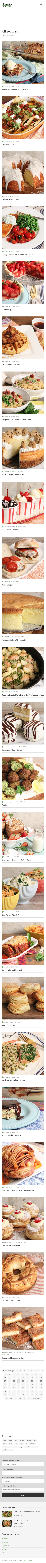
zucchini (5, 1450)
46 (9, 1388)
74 (15, 1398)
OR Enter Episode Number (10, 1486)
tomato (5, 1444)
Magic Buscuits (8, 1025)
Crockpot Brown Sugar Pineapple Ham (18, 1190)
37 (9, 1384)
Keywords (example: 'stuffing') (11, 1460)
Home (3, 35)
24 (32, 1377)
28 (9, 1381)
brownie (27, 1447)
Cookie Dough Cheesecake (13, 475)
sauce (10, 1440)
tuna (11, 1450)
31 (23, 1381)
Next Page (36, 1398)
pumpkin (32, 1444)
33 (32, 1381)
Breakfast (5, 1542)
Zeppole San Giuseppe (11, 1245)
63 (5, 1395)
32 (27, 1381)
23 (27, 1377)
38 (14, 1384)
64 (9, 1395)
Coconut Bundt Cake (10, 199)
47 (14, 1388)
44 (41, 1384)
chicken (29, 1440)
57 (18, 1391)
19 (9, 1377)
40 (23, 1384)
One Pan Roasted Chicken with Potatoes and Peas (23, 695)
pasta (4, 1440)
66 (18, 1395)
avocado (34, 1447)
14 (27, 1374)
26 (41, 1377)
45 (5, 1388)
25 (36, 1377)
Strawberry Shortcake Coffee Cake (16, 860)
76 (24, 1398)
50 (27, 1388)
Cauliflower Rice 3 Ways (12, 915)
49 (23, 1388)
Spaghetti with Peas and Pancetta (16, 420)
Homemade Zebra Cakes (12, 750)
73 (11, 1398)
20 (14, 1377)
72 (6, 1398)
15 (31, 1374)
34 (36, 1381)
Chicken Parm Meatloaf (12, 970)
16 (36, 1374)
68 (27, 1395)
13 (22, 1374)
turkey (20, 1447)
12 (18, 1374)
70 (36, 1395)
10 (9, 1374)
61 (36, 1391)
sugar (21, 1444)
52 (36, 1388)
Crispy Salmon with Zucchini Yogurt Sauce (20, 254)
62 (41, 1391)
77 (29, 1398)
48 (18, 1388)
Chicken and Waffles (11, 364)
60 (32, 1391)
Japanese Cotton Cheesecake (14, 640)
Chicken (4, 1549)
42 (32, 1384)
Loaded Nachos (8, 144)
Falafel (5, 805)
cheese (22, 1440)
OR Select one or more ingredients (12, 1477)
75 (20, 1398)
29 (14, 1381)
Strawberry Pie (8, 309)
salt (16, 1444)
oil (26, 1444)
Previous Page (9, 1371)
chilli (16, 1440)
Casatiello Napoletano (11, 1300)
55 (9, 1391)
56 (14, 1391)
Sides (3, 1553)
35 (41, 1381)
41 (27, 1384)
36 (5, 1384)
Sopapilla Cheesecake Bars (13, 1358)
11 (13, 1374)
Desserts (5, 1538)
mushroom (6, 1447)
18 (5, 1377)
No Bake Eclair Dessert (11, 1135)
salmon (14, 1447)
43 (36, 1384)
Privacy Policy (28, 1560)
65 (14, 1395)
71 (41, 1395)
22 (23, 1377)
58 (23, 1391)
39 (18, 1384)
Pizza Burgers (7, 585)
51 (32, 1388)
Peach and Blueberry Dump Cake (15, 89)
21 (18, 1377)
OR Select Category (8, 1469)
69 (32, 1395)
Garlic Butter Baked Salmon (13, 1080)
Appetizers (5, 1546)
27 (5, 1381)
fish (35, 1440)
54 (5, 1391)
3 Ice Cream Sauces (10, 530)
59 (27, 1391)
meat (10, 1444)
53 (41, 1388)
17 (40, 1374)
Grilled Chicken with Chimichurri (27, 1512)
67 (23, 1395)
